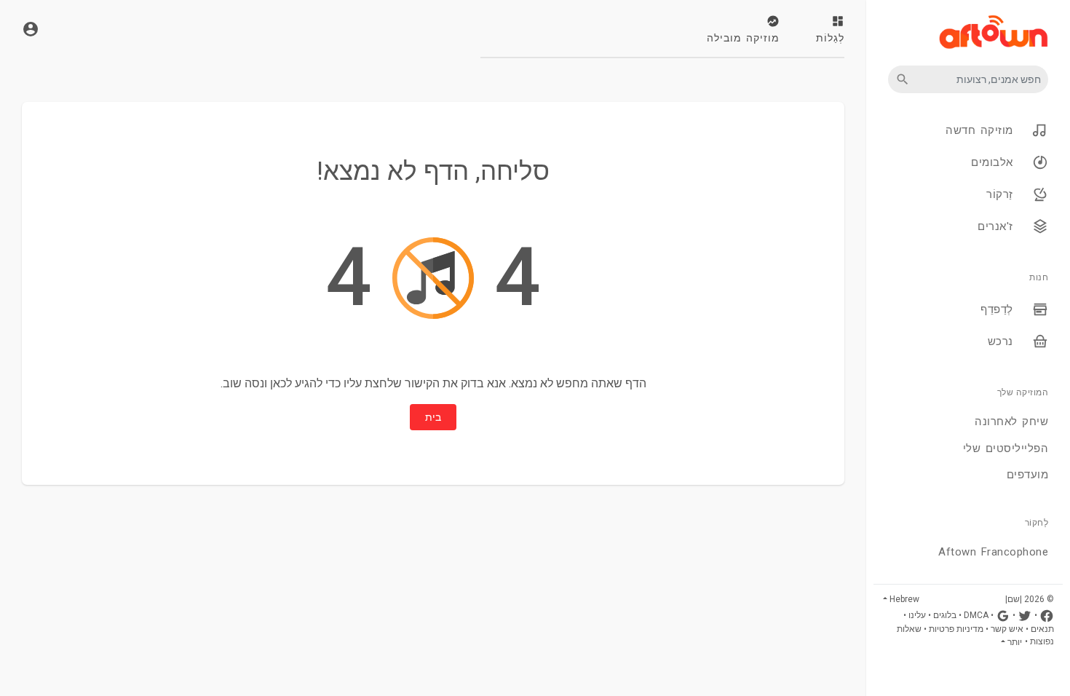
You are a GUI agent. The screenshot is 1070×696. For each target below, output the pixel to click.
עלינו (917, 615)
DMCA (976, 615)
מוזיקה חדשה (982, 130)
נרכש (1003, 341)
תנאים (1042, 629)
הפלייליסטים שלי (1006, 448)
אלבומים (994, 162)
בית (433, 417)
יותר (1014, 642)
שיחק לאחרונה (1011, 421)
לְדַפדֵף (999, 309)
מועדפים (1028, 474)
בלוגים (944, 615)
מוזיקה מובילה (743, 38)
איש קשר (1007, 629)
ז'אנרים (998, 226)
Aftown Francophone (993, 551)
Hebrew (904, 599)
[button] (968, 79)
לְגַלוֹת (830, 38)
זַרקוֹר (1002, 194)
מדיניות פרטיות (956, 629)
